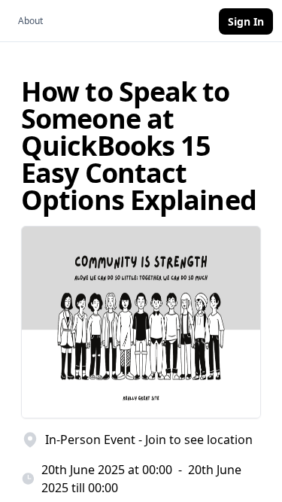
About (30, 20)
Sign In (246, 21)
